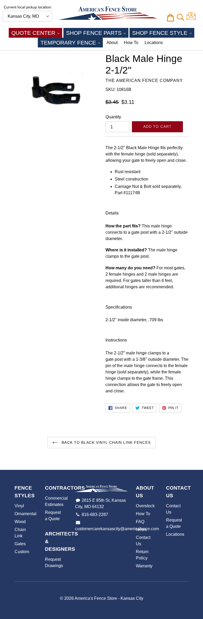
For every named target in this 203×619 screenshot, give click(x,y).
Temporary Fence (71, 42)
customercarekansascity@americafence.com (117, 529)
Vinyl (19, 506)
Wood (20, 521)
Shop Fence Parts (97, 33)
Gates (20, 544)
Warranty (144, 566)
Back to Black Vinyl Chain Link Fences (105, 442)
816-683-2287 (95, 514)
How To (131, 42)
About (112, 42)
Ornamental (25, 513)
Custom (22, 551)
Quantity (113, 117)
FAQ (140, 521)
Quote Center (36, 33)
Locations (154, 42)
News (141, 529)
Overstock (145, 506)
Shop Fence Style (163, 33)
